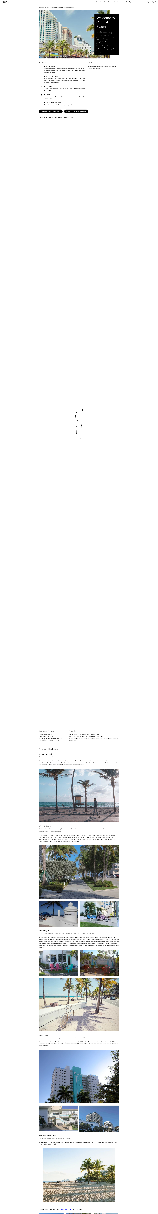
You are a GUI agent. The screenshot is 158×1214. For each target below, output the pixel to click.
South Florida (62, 7)
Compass (41, 7)
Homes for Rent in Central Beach (76, 111)
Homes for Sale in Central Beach (50, 111)
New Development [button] (128, 2)
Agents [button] (140, 2)
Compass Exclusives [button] (114, 2)
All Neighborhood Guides (51, 7)
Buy (97, 2)
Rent (101, 2)
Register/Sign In (151, 2)
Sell (105, 2)
